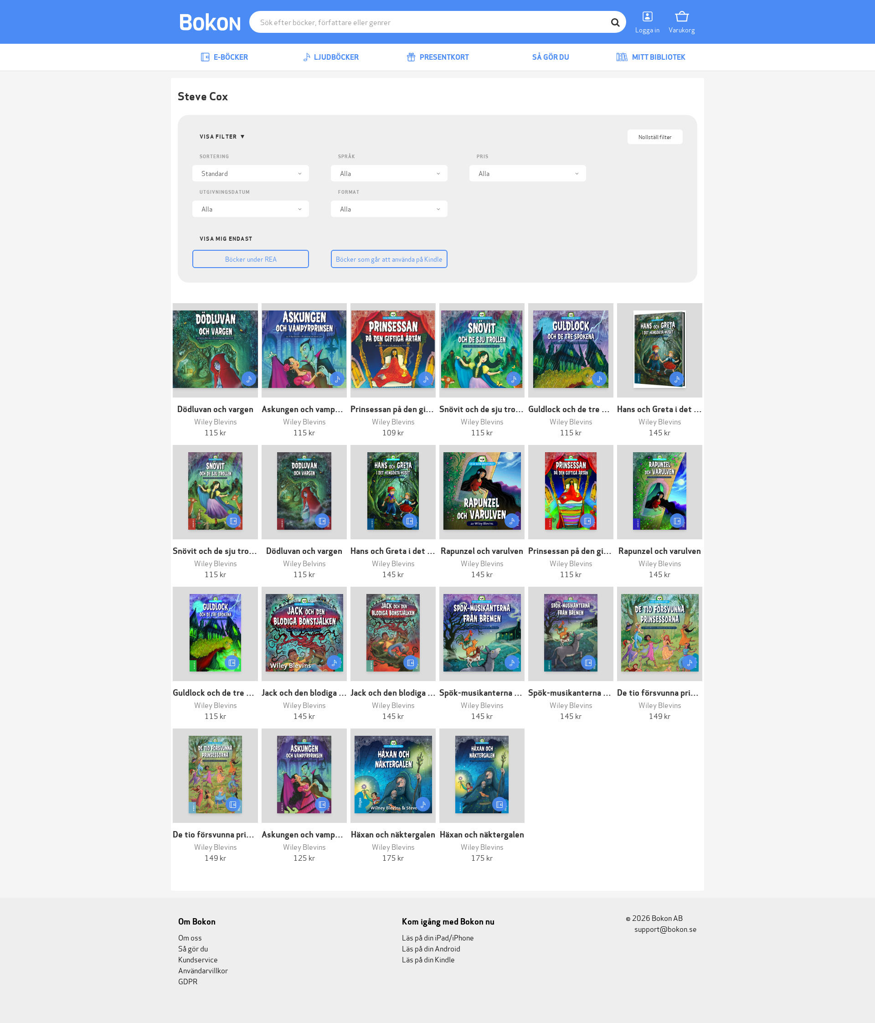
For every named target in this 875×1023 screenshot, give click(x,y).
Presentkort (443, 57)
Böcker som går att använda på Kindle (389, 259)
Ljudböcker (336, 57)
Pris (483, 157)
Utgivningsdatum (225, 192)
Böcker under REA (251, 259)
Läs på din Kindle (428, 959)
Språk (346, 157)
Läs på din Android (431, 948)
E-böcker (230, 57)
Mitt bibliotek (658, 57)
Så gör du (550, 57)
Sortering (214, 157)
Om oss (190, 937)
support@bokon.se (665, 928)
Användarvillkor (203, 970)
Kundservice (198, 959)
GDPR (187, 981)
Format (349, 192)
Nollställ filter (655, 136)
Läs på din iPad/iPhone (438, 937)
